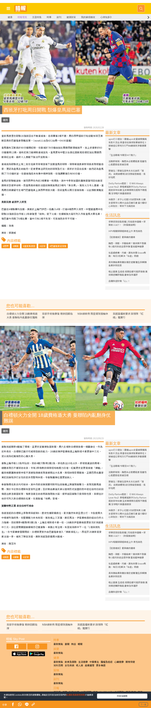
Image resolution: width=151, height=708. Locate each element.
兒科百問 (58, 665)
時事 (49, 17)
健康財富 (71, 17)
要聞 (67, 644)
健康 (10, 17)
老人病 (79, 665)
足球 (43, 246)
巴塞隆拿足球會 (58, 246)
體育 (5, 120)
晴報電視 (22, 17)
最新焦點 (58, 644)
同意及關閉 (122, 695)
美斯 (16, 246)
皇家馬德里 (29, 246)
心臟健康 (119, 662)
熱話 (73, 644)
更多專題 (100, 665)
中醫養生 (94, 662)
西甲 (6, 246)
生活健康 (83, 662)
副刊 (59, 17)
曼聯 (16, 557)
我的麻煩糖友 (88, 17)
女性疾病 (69, 665)
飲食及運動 (71, 662)
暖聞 (80, 644)
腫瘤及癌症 (107, 662)
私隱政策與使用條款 (75, 694)
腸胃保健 (130, 662)
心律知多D (106, 17)
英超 (6, 557)
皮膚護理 (89, 665)
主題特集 (37, 17)
